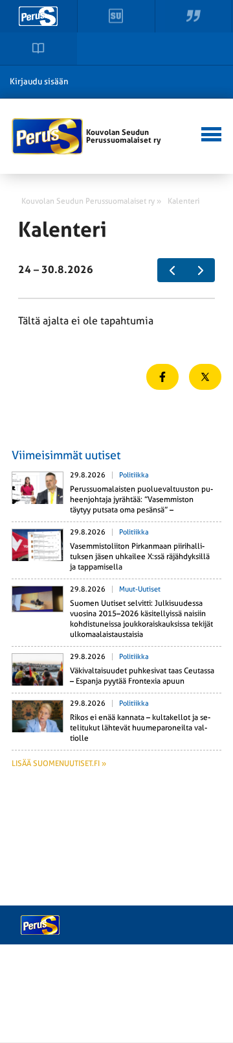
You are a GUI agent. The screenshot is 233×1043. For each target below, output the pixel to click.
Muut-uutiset (140, 589)
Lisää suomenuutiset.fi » (59, 763)
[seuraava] (200, 270)
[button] (209, 133)
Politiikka (134, 475)
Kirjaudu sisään (39, 81)
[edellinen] (171, 270)
